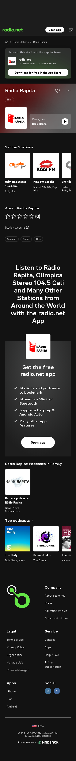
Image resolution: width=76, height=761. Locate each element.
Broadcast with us (56, 618)
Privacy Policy (15, 647)
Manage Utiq (15, 662)
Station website (15, 227)
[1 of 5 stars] (8, 216)
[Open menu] (70, 29)
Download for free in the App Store (38, 72)
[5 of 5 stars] (31, 216)
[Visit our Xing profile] (56, 691)
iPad (9, 699)
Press (48, 603)
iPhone (11, 691)
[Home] (6, 41)
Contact (50, 639)
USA (40, 726)
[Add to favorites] (57, 90)
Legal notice (15, 655)
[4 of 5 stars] (25, 216)
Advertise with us (56, 610)
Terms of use (15, 639)
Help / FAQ (52, 655)
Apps (48, 647)
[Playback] (65, 121)
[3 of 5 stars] (20, 216)
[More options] (68, 90)
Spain (26, 239)
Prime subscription (53, 664)
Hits (9, 100)
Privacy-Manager (18, 670)
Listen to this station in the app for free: (34, 52)
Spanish (11, 239)
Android (12, 706)
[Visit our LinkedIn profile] (48, 691)
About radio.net (55, 595)
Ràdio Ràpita (39, 124)
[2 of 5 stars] (14, 216)
